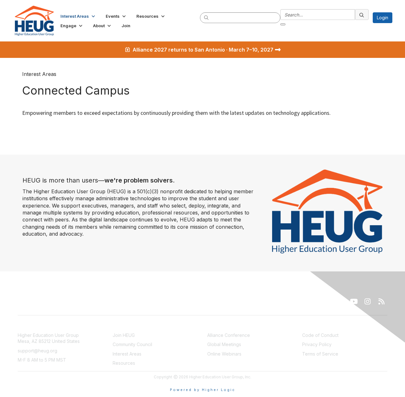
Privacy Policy (317, 344)
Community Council (132, 344)
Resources (124, 363)
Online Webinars (224, 354)
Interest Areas (127, 354)
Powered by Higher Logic (202, 390)
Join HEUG (124, 335)
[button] (78, 16)
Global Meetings (224, 344)
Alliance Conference (228, 335)
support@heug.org (37, 350)
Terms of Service (320, 354)
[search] (206, 17)
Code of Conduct (320, 335)
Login (382, 17)
